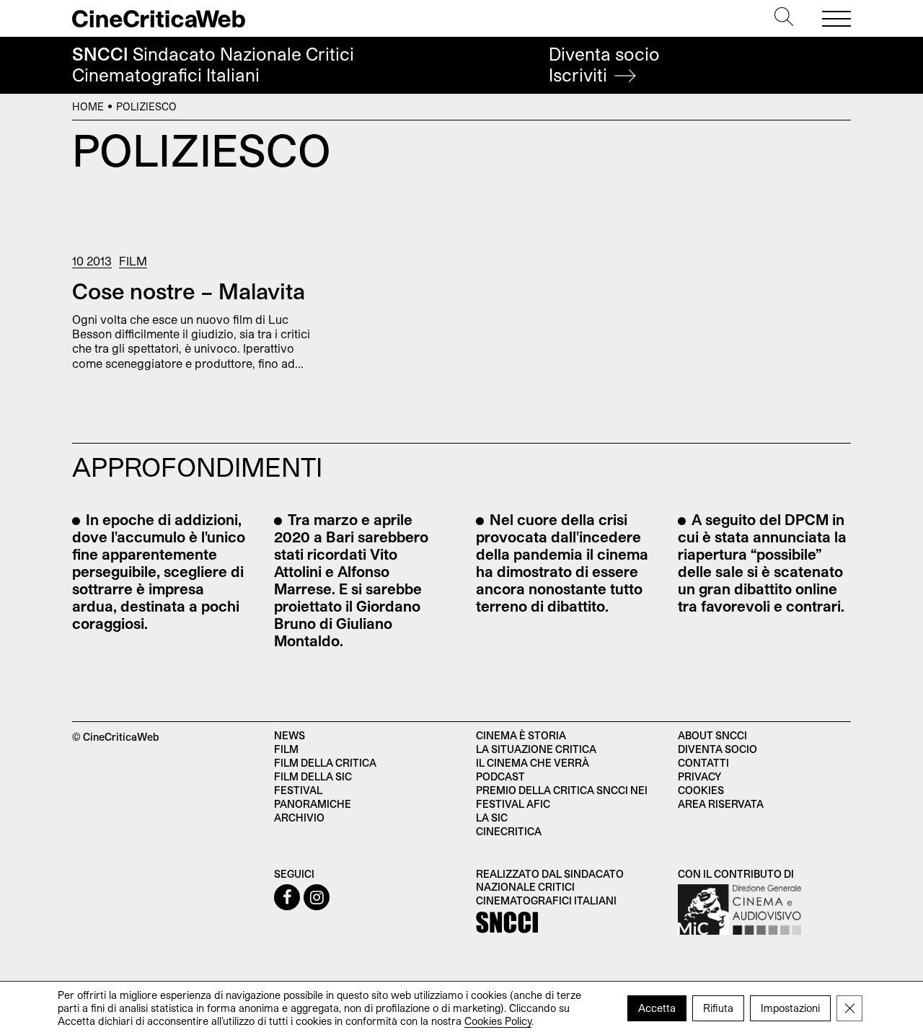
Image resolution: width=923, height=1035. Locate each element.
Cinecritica (509, 831)
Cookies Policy (497, 1021)
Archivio (299, 817)
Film (133, 261)
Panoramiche (312, 804)
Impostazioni (790, 1008)
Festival (298, 790)
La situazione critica (536, 749)
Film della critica (325, 763)
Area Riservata (721, 804)
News (289, 735)
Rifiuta (718, 1008)
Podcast (500, 776)
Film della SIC (313, 776)
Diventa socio (604, 64)
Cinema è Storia (521, 735)
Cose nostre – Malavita (188, 291)
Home (88, 106)
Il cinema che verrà (532, 763)
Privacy (699, 776)
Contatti (703, 763)
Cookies (701, 790)
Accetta (657, 1008)
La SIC (492, 817)
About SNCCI (712, 735)
